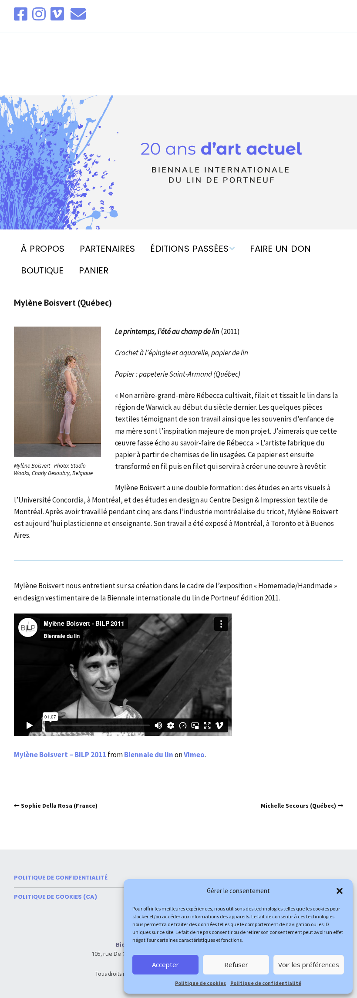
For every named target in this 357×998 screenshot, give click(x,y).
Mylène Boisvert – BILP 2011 (60, 754)
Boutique (42, 270)
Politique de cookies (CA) (55, 897)
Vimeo (194, 754)
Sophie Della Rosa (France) (59, 805)
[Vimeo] (57, 14)
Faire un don (280, 249)
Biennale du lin (148, 754)
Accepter (165, 964)
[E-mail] (78, 14)
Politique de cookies (200, 983)
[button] (339, 891)
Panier (93, 270)
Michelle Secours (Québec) (298, 805)
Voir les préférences (308, 964)
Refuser (236, 964)
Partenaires (107, 249)
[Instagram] (38, 14)
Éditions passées (189, 249)
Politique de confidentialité (265, 983)
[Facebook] (21, 14)
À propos (42, 249)
